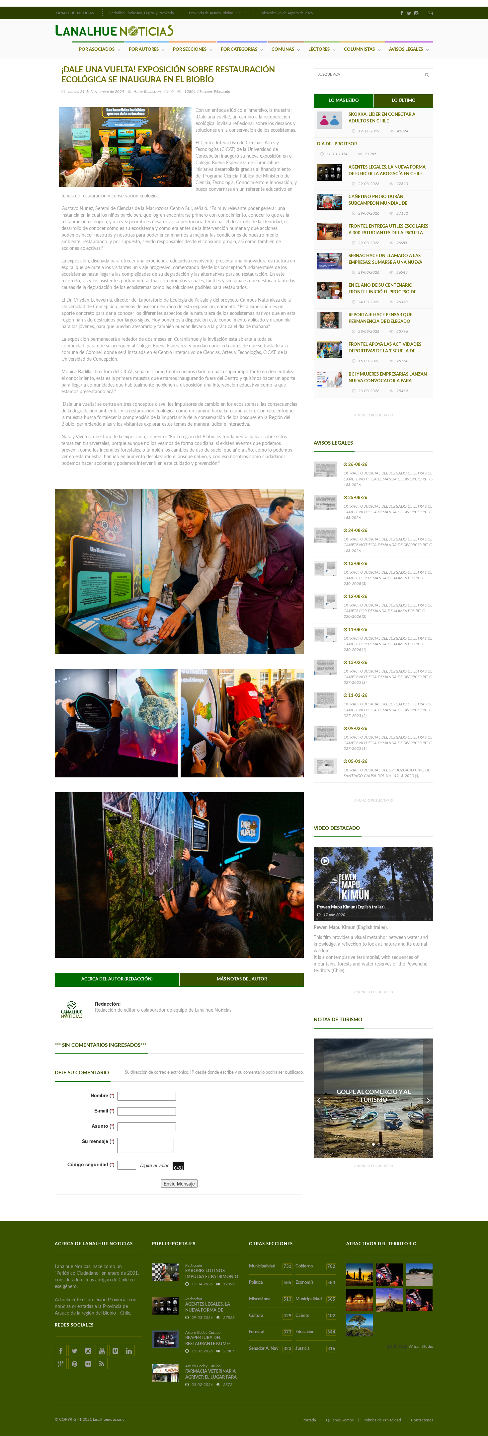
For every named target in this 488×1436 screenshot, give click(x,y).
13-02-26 (357, 663)
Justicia (315, 1348)
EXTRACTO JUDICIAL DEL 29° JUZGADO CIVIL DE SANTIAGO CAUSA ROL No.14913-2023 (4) (387, 773)
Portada (309, 1420)
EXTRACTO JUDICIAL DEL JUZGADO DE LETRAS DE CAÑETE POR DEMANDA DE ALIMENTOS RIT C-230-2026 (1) (388, 644)
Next (428, 1098)
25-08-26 (357, 498)
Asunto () (103, 1125)
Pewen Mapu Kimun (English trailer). (351, 907)
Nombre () (103, 1095)
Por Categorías (239, 49)
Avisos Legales (406, 49)
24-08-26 (357, 531)
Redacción (152, 92)
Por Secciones (189, 49)
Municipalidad (270, 1266)
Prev (319, 1098)
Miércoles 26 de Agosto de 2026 (287, 13)
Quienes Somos (340, 1420)
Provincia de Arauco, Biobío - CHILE (217, 13)
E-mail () (104, 1110)
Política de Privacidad (382, 1420)
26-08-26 (357, 465)
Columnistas (359, 49)
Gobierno (315, 1266)
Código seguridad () (91, 1164)
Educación (315, 1332)
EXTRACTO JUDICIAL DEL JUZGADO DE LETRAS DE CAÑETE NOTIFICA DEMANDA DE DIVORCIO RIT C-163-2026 (388, 478)
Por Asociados (97, 49)
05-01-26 (357, 761)
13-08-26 (357, 564)
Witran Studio (421, 1346)
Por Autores (144, 49)
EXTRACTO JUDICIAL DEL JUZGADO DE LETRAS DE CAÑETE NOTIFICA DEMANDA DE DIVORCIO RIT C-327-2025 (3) (388, 676)
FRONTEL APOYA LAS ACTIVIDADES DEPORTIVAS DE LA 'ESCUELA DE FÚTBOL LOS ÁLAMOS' (385, 351)
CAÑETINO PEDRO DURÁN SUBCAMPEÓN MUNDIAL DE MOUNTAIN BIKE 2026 (378, 203)
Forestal (270, 1332)
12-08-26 (357, 597)
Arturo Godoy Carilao (202, 1332)
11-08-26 (357, 630)
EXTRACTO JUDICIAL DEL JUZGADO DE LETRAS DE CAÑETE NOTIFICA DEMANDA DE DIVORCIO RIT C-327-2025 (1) (388, 743)
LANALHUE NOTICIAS (75, 13)
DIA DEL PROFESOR (337, 144)
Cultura (270, 1316)
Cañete (315, 1316)
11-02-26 (357, 695)
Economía (315, 1282)
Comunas (283, 49)
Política (270, 1282)
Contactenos (422, 1420)
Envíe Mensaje (179, 1183)
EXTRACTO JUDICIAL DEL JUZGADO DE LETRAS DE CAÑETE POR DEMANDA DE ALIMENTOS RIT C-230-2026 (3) (388, 578)
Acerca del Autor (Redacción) (117, 979)
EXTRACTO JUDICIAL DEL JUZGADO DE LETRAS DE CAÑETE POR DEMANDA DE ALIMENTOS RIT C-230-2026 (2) (388, 610)
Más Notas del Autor (242, 979)
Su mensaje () (98, 1141)
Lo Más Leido (344, 101)
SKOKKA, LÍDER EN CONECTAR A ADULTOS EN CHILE (382, 117)
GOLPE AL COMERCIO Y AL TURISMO (374, 1096)
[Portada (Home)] (101, 12)
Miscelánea (270, 1299)
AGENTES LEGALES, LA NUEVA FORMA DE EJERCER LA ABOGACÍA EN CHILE (387, 170)
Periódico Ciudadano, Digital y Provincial (142, 13)
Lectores (319, 49)
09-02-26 (357, 729)
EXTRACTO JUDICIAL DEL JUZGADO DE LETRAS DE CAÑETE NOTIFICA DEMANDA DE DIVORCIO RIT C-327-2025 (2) (388, 709)
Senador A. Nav (270, 1348)
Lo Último (404, 101)
